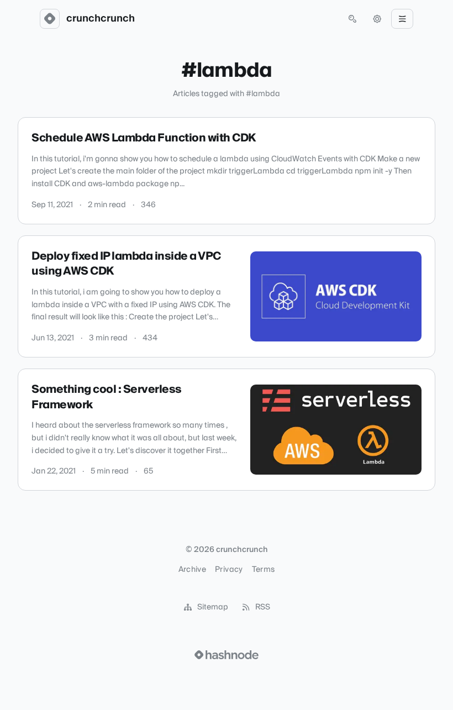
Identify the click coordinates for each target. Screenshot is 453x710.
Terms (263, 569)
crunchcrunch (100, 19)
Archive (192, 569)
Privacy (229, 569)
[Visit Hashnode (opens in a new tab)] (226, 655)
